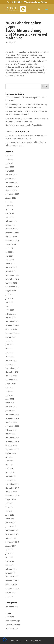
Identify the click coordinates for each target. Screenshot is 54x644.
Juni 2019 (9, 461)
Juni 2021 (9, 391)
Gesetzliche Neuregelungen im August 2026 (23, 125)
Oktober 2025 (11, 190)
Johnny (8, 135)
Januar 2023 (10, 318)
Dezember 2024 (12, 229)
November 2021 (12, 372)
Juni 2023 (9, 298)
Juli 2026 (9, 155)
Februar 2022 (11, 360)
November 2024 (12, 232)
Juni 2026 (9, 159)
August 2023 (10, 290)
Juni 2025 (9, 205)
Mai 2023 (9, 302)
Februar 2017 (11, 569)
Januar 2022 (10, 364)
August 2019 (10, 453)
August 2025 (10, 198)
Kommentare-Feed (13, 624)
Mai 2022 (9, 348)
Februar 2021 (11, 406)
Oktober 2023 (11, 283)
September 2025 (12, 194)
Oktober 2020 (11, 422)
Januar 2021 (10, 410)
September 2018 (12, 495)
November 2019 (12, 441)
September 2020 (12, 426)
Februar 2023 (11, 314)
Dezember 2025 (12, 182)
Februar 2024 (11, 267)
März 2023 (9, 310)
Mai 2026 (9, 163)
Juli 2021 (9, 387)
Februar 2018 (11, 522)
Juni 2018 (9, 507)
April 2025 (9, 213)
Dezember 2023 (12, 275)
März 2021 (9, 403)
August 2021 (10, 383)
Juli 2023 (9, 294)
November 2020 (12, 418)
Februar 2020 (11, 430)
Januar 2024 (10, 271)
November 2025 (12, 186)
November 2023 (12, 279)
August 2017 (10, 546)
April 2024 (9, 260)
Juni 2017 (9, 553)
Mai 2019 (9, 464)
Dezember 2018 (12, 484)
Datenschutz (15, 640)
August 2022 (10, 337)
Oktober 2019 (11, 445)
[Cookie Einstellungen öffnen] (5, 641)
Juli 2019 (9, 457)
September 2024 (12, 240)
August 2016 (10, 592)
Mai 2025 (9, 209)
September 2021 (12, 379)
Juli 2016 (9, 596)
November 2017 (12, 534)
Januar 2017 (10, 573)
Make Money (10, 142)
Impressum (36, 640)
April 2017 (9, 561)
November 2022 (12, 325)
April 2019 (9, 468)
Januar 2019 (10, 480)
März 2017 (9, 565)
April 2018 (9, 515)
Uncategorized (11, 606)
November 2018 (12, 488)
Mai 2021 (9, 395)
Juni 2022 (9, 345)
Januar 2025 (10, 225)
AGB (26, 640)
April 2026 (9, 167)
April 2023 (9, 306)
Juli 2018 (9, 503)
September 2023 (12, 287)
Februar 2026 (11, 174)
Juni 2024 (9, 252)
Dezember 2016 (12, 577)
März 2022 (9, 356)
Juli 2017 (9, 550)
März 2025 (9, 217)
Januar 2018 (10, 526)
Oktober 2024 (11, 236)
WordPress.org (11, 628)
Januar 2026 (10, 178)
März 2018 (9, 519)
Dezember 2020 (12, 414)
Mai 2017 (9, 557)
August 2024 (10, 244)
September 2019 (12, 449)
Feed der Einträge (12, 620)
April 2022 (9, 352)
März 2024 (9, 263)
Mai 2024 (9, 256)
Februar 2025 (11, 221)
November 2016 (12, 580)
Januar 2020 (10, 434)
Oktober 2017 (11, 538)
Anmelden (9, 617)
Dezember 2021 (12, 368)
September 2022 (12, 333)
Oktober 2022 (11, 329)
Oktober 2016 (11, 584)
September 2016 (12, 588)
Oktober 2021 (11, 376)
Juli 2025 (9, 202)
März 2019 (9, 472)
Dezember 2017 (12, 530)
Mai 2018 (9, 511)
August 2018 (10, 499)
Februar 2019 (11, 476)
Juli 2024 (9, 248)
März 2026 (9, 171)
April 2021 (9, 399)
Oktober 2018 (11, 492)
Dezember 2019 (12, 437)
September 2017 (12, 542)
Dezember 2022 (12, 321)
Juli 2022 (9, 341)
